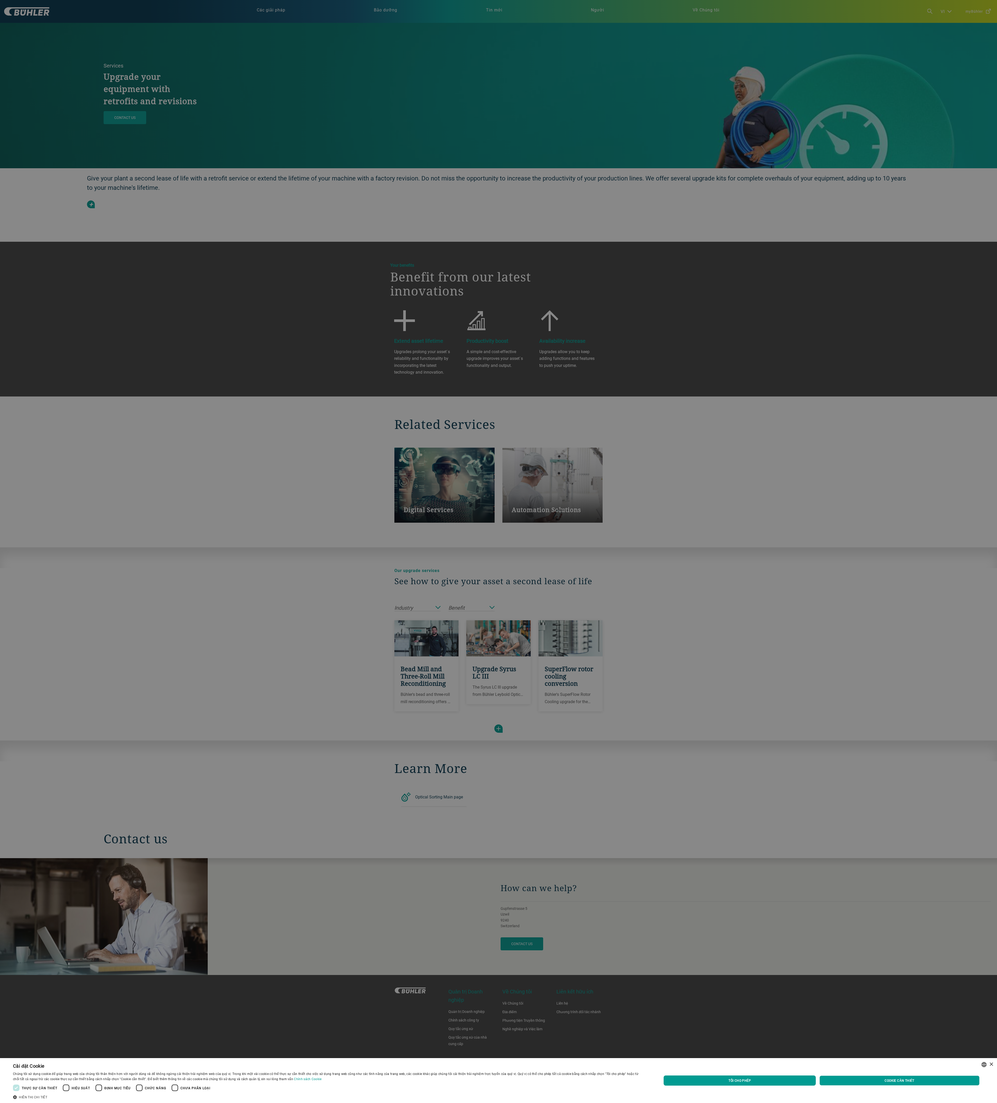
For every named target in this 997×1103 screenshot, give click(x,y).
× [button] (991, 1064)
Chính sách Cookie (307, 1079)
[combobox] (984, 1064)
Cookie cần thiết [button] (899, 1080)
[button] (328, 1096)
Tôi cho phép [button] (740, 1080)
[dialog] (498, 1080)
